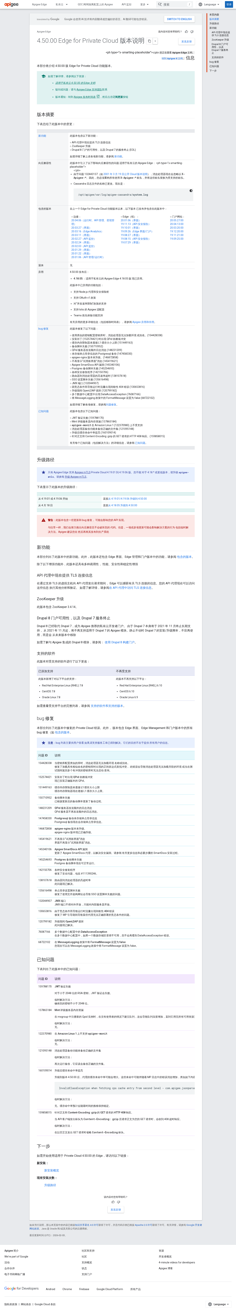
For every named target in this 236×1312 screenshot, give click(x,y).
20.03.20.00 (176, 227)
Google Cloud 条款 (45, 1304)
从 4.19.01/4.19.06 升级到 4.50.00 (127, 498)
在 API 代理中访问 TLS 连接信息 (130, 587)
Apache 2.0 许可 (143, 1225)
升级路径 (50, 1185)
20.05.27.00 (176, 220)
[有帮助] (186, 31)
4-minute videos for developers (177, 1262)
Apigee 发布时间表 (85, 96)
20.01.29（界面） (81, 249)
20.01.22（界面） (81, 253)
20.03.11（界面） (81, 235)
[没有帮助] (192, 31)
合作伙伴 (9, 1268)
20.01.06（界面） (131, 220)
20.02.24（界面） (81, 242)
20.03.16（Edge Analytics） (87, 231)
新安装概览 (51, 1170)
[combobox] (174, 4)
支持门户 (87, 1274)
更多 (142, 4)
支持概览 (87, 1262)
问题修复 (111, 404)
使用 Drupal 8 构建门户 (120, 642)
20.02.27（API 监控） (83, 238)
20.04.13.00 (176, 224)
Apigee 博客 (166, 1268)
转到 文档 (172, 58)
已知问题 (43, 411)
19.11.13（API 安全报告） (136, 224)
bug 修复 (43, 328)
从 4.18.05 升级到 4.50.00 (122, 505)
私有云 (59, 4)
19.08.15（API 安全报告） (136, 238)
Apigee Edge (39, 4)
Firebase (84, 1289)
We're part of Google (16, 1256)
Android (50, 1289)
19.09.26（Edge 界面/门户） (137, 231)
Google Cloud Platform (110, 1289)
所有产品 (135, 1289)
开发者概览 (165, 1256)
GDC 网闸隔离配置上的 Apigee (95, 4)
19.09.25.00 (176, 238)
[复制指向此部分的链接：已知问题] (58, 960)
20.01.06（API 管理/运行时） (88, 257)
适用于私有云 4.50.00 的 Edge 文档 (75, 82)
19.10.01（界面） (131, 227)
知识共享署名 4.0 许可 (86, 1225)
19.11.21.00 (176, 235)
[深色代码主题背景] (191, 190)
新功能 (42, 135)
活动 (7, 1262)
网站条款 (26, 1304)
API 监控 (126, 4)
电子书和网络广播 (14, 1274)
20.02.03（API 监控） (83, 246)
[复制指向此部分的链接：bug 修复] (57, 719)
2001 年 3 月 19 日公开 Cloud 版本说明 (125, 174)
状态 (84, 1268)
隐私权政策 (10, 1304)
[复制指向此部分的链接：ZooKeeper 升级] (67, 599)
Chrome (67, 1289)
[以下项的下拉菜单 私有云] (68, 4)
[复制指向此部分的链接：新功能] (53, 547)
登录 (229, 4)
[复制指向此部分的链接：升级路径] (58, 460)
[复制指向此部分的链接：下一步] (53, 1146)
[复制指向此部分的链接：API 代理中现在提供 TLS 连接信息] (96, 575)
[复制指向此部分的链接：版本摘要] (58, 115)
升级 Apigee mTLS (75, 476)
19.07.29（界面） (131, 242)
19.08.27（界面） (131, 235)
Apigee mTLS (83, 472)
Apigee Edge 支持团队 (89, 89)
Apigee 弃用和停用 (143, 322)
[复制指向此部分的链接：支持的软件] (59, 654)
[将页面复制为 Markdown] (149, 41)
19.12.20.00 (176, 231)
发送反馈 (186, 41)
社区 (84, 1256)
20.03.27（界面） (81, 227)
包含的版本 (184, 557)
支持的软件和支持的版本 (107, 706)
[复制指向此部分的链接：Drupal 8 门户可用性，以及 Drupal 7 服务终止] (114, 618)
